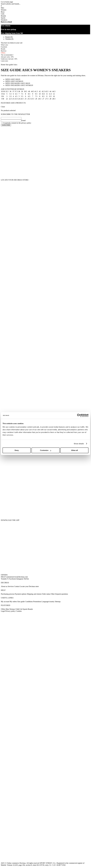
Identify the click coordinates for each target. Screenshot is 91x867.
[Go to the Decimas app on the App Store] (45, 506)
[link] (4, 61)
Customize (44, 450)
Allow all (74, 450)
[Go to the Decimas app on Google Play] (45, 479)
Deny (17, 450)
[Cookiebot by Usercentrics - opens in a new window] (78, 415)
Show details (79, 444)
